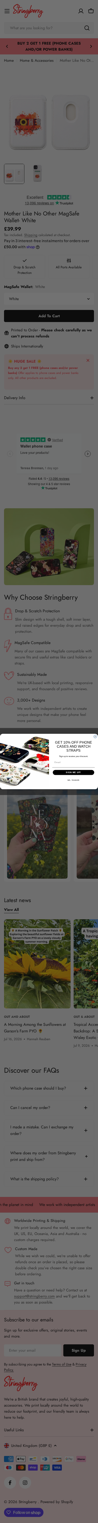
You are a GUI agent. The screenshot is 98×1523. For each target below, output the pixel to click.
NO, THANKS (74, 780)
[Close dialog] (95, 736)
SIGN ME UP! (73, 772)
